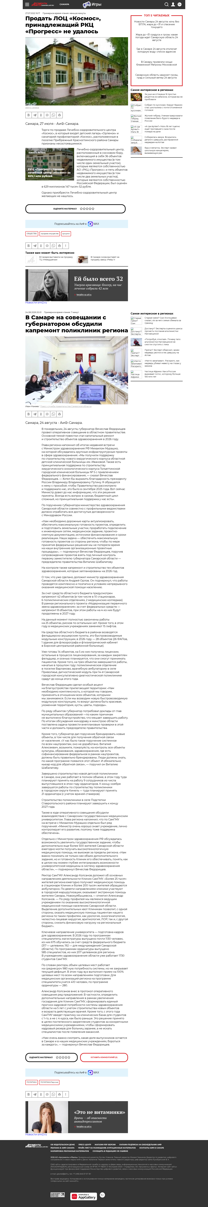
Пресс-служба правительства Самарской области (65, 406)
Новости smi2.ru (36, 302)
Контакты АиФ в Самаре (151, 1148)
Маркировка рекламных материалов (70, 1151)
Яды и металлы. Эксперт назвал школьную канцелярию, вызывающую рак (161, 150)
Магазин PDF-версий (105, 1145)
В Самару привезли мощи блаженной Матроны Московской (156, 63)
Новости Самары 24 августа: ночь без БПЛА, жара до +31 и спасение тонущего (156, 24)
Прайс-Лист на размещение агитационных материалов (107, 1148)
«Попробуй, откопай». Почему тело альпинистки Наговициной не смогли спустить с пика (163, 342)
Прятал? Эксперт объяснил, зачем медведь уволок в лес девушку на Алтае (162, 352)
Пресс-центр (84, 1145)
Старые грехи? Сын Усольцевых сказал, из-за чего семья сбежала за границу (163, 320)
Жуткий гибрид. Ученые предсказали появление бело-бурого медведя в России (163, 118)
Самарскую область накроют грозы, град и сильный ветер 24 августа (156, 76)
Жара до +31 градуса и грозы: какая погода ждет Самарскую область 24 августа (156, 37)
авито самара (32, 107)
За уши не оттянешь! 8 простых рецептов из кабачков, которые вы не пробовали (163, 97)
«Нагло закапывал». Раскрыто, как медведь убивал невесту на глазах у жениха (163, 363)
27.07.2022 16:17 (32, 13)
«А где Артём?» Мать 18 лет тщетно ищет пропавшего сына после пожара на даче (162, 129)
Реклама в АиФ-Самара (62, 1148)
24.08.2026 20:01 (33, 312)
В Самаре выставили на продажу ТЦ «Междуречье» (56, 258)
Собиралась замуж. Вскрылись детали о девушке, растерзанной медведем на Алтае (161, 140)
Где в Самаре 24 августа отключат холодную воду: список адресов (156, 50)
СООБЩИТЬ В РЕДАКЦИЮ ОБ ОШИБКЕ (110, 1151)
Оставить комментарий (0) (104, 1057)
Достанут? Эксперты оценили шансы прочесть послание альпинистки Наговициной (163, 331)
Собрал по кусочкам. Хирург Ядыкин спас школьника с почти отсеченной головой (163, 107)
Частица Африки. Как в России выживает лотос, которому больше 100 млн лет (162, 374)
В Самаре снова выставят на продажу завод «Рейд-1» (105, 258)
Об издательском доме (63, 1145)
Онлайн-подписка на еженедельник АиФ (140, 1145)
